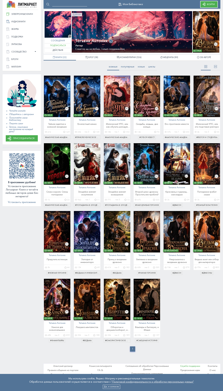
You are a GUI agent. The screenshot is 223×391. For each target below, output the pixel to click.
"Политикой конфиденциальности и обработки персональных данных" (152, 382)
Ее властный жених (87, 124)
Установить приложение (22, 202)
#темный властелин (207, 205)
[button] (22, 52)
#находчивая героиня (147, 205)
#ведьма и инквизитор (87, 273)
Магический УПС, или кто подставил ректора (207, 125)
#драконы (207, 273)
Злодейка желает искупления (87, 193)
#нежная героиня (57, 273)
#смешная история (146, 341)
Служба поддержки (190, 366)
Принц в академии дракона (117, 260)
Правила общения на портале (63, 370)
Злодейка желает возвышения (117, 193)
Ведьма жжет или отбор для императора (207, 260)
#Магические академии (177, 137)
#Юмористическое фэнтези (117, 341)
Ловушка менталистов (87, 327)
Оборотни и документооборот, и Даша (117, 329)
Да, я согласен (111, 387)
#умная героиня (147, 273)
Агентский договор (63, 366)
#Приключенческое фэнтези (87, 137)
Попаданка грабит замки (207, 193)
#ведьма (117, 273)
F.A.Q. (100, 370)
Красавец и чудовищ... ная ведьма (177, 193)
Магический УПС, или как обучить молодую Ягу (117, 125)
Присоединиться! (24, 138)
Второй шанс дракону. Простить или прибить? (147, 193)
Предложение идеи (190, 370)
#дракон (176, 205)
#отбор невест (147, 137)
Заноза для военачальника (57, 328)
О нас (212, 370)
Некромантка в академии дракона (177, 260)
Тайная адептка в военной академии (57, 125)
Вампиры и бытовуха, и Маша (147, 328)
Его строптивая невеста (177, 124)
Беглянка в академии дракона (146, 260)
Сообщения (58, 41)
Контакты (212, 366)
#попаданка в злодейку (87, 205)
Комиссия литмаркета (100, 366)
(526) (130, 57)
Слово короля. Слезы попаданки (57, 193)
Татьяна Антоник (91, 41)
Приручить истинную (57, 259)
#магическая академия (57, 137)
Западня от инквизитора (87, 260)
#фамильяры (57, 341)
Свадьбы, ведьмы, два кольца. (147, 125)
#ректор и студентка (206, 137)
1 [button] (132, 349)
